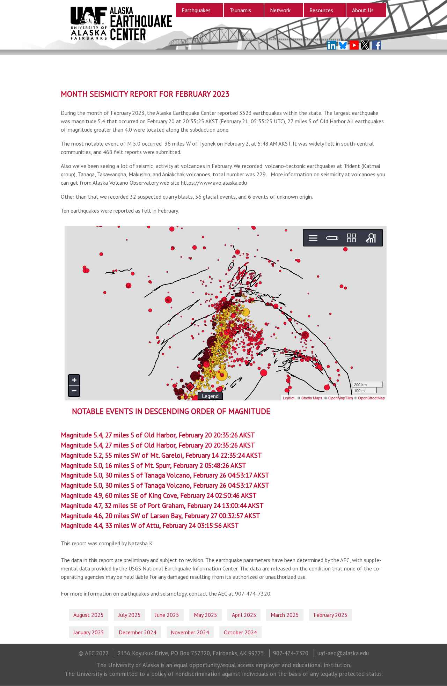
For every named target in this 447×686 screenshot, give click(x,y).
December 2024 (137, 632)
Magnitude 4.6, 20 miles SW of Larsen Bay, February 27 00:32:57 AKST (160, 515)
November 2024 (190, 632)
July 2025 (129, 614)
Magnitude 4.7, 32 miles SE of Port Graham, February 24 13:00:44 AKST (162, 505)
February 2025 (330, 614)
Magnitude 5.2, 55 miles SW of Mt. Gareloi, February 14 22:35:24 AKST (161, 455)
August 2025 (88, 614)
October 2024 (240, 632)
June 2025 (167, 614)
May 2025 (205, 614)
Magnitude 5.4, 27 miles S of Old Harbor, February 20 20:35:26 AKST (158, 434)
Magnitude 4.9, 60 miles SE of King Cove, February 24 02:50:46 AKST (159, 495)
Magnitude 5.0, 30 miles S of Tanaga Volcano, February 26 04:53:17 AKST (165, 475)
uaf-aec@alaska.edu (343, 653)
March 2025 (285, 614)
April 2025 (244, 614)
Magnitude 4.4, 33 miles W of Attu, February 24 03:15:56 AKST (150, 525)
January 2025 (88, 632)
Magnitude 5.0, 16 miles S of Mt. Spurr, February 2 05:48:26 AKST (153, 465)
